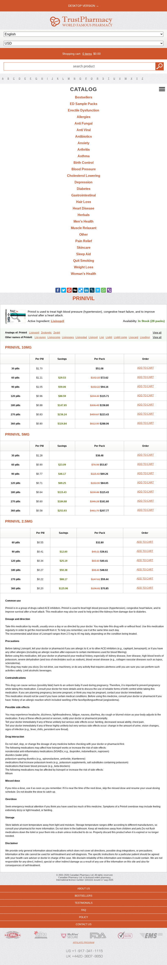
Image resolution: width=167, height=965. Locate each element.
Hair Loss (83, 202)
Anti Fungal (83, 123)
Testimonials (83, 902)
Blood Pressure (83, 169)
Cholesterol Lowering (83, 175)
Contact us (83, 924)
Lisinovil (93, 337)
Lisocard (133, 337)
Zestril (56, 332)
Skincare (83, 247)
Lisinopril (57, 321)
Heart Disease (83, 208)
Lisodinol (145, 337)
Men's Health (83, 221)
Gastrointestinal (83, 195)
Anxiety (83, 143)
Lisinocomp (53, 337)
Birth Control (83, 162)
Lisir (101, 337)
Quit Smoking (83, 260)
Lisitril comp (120, 337)
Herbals (84, 215)
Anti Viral (84, 130)
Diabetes (83, 189)
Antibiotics (83, 136)
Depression (83, 182)
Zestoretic (46, 332)
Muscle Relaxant (83, 228)
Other (83, 234)
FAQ (83, 910)
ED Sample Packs (83, 104)
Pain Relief (83, 241)
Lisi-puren (40, 337)
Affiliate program (83, 942)
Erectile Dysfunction (83, 110)
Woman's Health (83, 273)
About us (83, 888)
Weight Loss (83, 267)
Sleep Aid (83, 254)
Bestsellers (83, 97)
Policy (83, 917)
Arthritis (83, 149)
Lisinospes (68, 337)
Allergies (83, 117)
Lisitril (109, 337)
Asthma (84, 156)
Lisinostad (81, 337)
